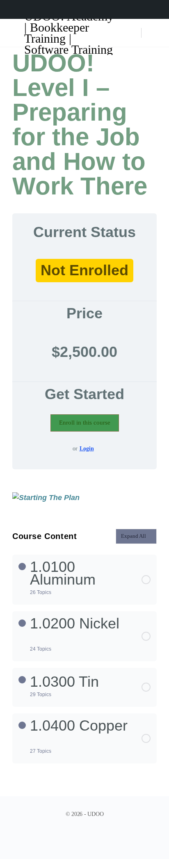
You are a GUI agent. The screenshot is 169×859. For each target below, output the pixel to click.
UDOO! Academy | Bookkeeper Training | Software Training (69, 33)
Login (87, 448)
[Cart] (153, 33)
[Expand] (22, 566)
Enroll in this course (84, 422)
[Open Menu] (13, 32)
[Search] (131, 33)
